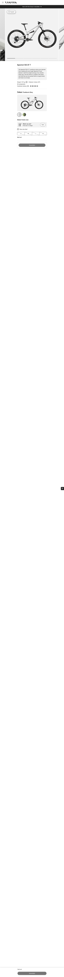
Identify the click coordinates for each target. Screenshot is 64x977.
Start (43, 124)
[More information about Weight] (26, 82)
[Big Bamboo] (24, 114)
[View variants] (1, 59)
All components (21, 84)
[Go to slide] (20, 58)
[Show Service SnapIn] (62, 488)
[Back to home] (11, 2)
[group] (32, 34)
